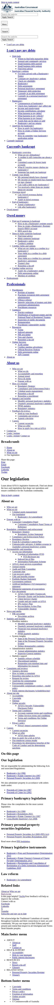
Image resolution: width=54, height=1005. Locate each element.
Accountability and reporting (30, 374)
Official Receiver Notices (29, 349)
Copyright (16, 698)
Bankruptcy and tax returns (29, 123)
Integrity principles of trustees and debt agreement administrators (35, 303)
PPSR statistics (24, 406)
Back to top (6, 894)
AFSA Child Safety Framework (32, 594)
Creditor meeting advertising (30, 347)
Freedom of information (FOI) (31, 554)
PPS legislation (23, 841)
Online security (18, 703)
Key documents (19, 591)
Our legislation (18, 514)
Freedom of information (22, 994)
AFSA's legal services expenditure (27, 564)
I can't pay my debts (15, 44)
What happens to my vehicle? (30, 116)
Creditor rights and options (23, 246)
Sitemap (15, 701)
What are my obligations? (29, 155)
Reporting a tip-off (26, 266)
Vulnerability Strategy (27, 609)
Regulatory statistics (26, 408)
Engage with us (24, 381)
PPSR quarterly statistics (28, 633)
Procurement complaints (22, 683)
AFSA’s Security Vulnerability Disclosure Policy (31, 706)
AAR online (23, 344)
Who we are (17, 369)
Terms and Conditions (21, 710)
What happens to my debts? (30, 113)
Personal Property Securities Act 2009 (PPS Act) (28, 834)
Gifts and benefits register (23, 576)
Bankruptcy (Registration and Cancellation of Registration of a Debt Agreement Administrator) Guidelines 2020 (28, 865)
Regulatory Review (20, 539)
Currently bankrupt (15, 140)
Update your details (20, 175)
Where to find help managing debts (33, 59)
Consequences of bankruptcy (30, 103)
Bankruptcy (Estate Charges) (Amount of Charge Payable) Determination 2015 (28, 859)
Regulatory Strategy (26, 386)
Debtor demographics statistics (31, 646)
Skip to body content (10, 495)
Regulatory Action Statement (30, 534)
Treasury (16, 975)
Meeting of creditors (26, 276)
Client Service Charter (27, 599)
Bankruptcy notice (26, 241)
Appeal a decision (25, 418)
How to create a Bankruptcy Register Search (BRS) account (34, 227)
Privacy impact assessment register (33, 725)
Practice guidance (25, 312)
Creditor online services (22, 268)
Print (3, 462)
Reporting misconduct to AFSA (26, 676)
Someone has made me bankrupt (32, 172)
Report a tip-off (19, 965)
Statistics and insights (21, 398)
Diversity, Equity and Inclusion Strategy (35, 596)
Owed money (13, 209)
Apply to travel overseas (28, 199)
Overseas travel (19, 192)
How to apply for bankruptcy (30, 128)
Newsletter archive (26, 616)
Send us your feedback (28, 413)
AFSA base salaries (26, 735)
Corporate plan (18, 571)
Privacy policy (18, 723)
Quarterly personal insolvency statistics (35, 403)
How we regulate (19, 383)
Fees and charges (25, 337)
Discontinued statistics (27, 661)
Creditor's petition (25, 243)
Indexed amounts (25, 332)
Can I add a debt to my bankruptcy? (33, 185)
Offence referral (25, 300)
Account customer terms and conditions (35, 713)
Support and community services (32, 61)
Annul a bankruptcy (26, 204)
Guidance (16, 310)
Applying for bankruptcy (23, 126)
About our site (13, 693)
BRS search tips (25, 231)
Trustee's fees (23, 263)
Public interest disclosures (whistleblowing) (31, 691)
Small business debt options (30, 66)
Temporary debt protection (29, 91)
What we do (23, 371)
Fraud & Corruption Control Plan (26, 542)
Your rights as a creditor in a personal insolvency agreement (34, 259)
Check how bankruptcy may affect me (34, 106)
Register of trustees (26, 292)
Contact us (11, 431)
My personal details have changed (32, 177)
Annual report (24, 376)
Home (9, 447)
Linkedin (5, 469)
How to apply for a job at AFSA (32, 428)
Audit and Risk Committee (24, 569)
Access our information (22, 552)
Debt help (16, 56)
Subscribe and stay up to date (14, 914)
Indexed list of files (26, 559)
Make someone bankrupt (28, 238)
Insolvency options (20, 71)
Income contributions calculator (31, 111)
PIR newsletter (24, 334)
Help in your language (22, 955)
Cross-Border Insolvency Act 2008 (22, 819)
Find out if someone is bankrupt (26, 221)
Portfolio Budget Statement (24, 579)
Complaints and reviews (28, 416)
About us (11, 357)
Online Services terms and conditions (34, 715)
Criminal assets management (30, 391)
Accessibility (17, 696)
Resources (16, 327)
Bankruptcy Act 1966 (16, 773)
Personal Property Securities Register (28, 972)
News (14, 962)
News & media (24, 378)
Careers (15, 421)
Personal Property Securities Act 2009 (23, 778)
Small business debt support (30, 64)
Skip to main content (10, 2)
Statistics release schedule (29, 658)
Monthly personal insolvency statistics (34, 401)
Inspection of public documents (31, 320)
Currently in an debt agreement (31, 93)
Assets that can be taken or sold (31, 121)
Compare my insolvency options (32, 78)
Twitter (4, 472)
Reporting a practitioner (28, 396)
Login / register (13, 433)
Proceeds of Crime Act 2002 (19, 792)
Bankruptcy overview (21, 152)
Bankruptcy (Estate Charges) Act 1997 (23, 775)
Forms (20, 330)
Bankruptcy (23, 83)
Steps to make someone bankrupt (26, 233)
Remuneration (24, 322)
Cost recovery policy (21, 574)
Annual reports (18, 566)
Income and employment (28, 108)
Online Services (19, 342)
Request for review (20, 678)
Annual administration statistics (31, 651)
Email (3, 464)
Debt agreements (25, 86)
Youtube (4, 911)
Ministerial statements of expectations (28, 589)
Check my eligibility (26, 81)
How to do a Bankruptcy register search (35, 223)
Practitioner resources (27, 307)
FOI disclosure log (31, 556)
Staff (14, 945)
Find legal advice (25, 68)
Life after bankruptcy (27, 207)
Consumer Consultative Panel (25, 522)
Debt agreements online (28, 273)
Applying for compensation (24, 681)
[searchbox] (19, 14)
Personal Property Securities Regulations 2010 (27, 837)
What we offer (24, 426)
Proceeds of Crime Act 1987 (19, 790)
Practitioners (17, 290)
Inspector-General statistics (29, 653)
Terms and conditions (21, 989)
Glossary (16, 967)
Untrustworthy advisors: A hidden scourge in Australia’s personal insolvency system (31, 545)
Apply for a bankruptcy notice (31, 271)
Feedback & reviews (21, 411)
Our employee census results (24, 740)
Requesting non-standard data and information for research (32, 664)
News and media (14, 611)
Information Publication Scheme (32, 561)
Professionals (12, 278)
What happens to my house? (30, 118)
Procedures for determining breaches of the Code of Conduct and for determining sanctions (31, 745)
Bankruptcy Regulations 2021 (20, 814)
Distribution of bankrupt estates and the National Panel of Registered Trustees (35, 316)
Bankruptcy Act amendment (30, 517)
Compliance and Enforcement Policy (34, 388)
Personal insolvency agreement (31, 88)
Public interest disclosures (23, 957)
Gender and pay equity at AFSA (32, 601)
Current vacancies (25, 423)
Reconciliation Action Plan (29, 606)
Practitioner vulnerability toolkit (31, 325)
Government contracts (21, 581)
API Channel (23, 354)
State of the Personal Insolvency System (35, 638)
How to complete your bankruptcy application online (33, 137)
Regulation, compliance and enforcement (24, 529)
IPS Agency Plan (25, 604)
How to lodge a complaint (23, 673)
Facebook (5, 467)
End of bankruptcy (20, 202)
